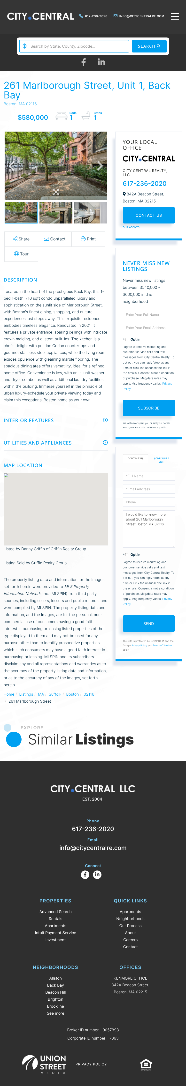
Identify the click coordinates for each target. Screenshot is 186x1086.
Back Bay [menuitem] (55, 985)
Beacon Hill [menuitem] (55, 992)
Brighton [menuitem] (55, 999)
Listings (26, 694)
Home (9, 694)
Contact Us (149, 215)
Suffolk (55, 694)
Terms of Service (162, 645)
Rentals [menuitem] (55, 918)
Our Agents (131, 227)
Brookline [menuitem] (55, 1006)
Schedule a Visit (161, 460)
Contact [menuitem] (130, 946)
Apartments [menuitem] (55, 925)
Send (148, 623)
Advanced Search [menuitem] (55, 911)
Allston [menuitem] (55, 978)
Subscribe (148, 408)
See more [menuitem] (55, 1013)
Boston (72, 694)
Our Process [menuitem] (130, 925)
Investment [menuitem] (55, 939)
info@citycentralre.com (141, 16)
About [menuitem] (130, 932)
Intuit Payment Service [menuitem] (55, 932)
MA (41, 694)
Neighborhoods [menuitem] (130, 918)
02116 (89, 694)
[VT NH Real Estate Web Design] (44, 1064)
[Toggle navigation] (175, 16)
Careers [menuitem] (130, 939)
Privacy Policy (139, 645)
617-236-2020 (96, 16)
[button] (149, 46)
